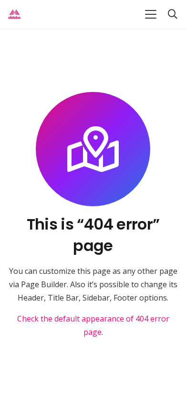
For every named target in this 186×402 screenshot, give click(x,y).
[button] (151, 14)
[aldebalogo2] (14, 14)
